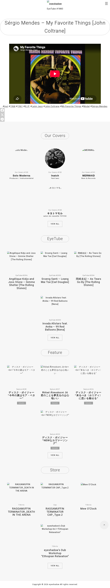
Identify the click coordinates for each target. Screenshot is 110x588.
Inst (6, 106)
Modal (87, 106)
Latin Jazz (37, 106)
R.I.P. (27, 106)
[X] (55, 115)
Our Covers (55, 135)
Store (55, 470)
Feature (55, 352)
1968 (12, 106)
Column (21, 403)
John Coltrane (52, 106)
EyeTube (55, 238)
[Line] (55, 119)
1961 (20, 106)
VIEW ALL (55, 224)
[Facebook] (55, 110)
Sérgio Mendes (99, 106)
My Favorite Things (71, 106)
